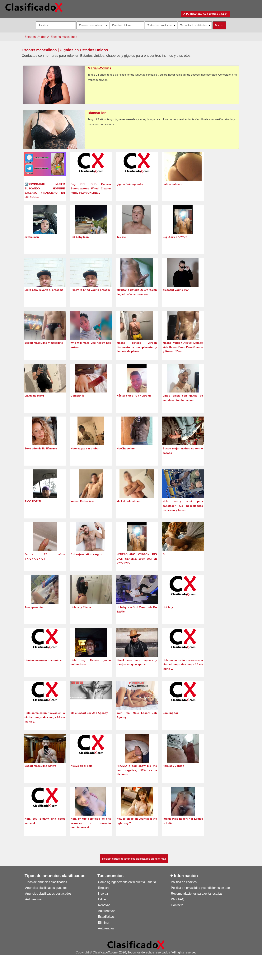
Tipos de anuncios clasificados (46, 882)
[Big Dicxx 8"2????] (183, 226)
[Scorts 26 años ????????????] (45, 543)
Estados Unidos (35, 36)
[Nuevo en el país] (90, 744)
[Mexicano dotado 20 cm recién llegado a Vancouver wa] (136, 279)
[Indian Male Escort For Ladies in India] (183, 808)
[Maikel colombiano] (136, 490)
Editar (102, 899)
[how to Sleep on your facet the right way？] (137, 808)
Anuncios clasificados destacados (48, 893)
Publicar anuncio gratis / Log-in (206, 13)
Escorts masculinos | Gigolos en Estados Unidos (65, 50)
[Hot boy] (182, 585)
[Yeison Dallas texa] (91, 490)
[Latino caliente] (183, 173)
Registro (104, 887)
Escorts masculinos (64, 36)
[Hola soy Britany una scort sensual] (44, 797)
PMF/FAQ (177, 899)
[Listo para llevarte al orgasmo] (45, 278)
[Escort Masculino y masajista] (45, 332)
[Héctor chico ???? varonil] (137, 385)
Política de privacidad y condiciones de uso (200, 887)
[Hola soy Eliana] (91, 590)
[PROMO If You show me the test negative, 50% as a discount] (137, 755)
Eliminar (103, 922)
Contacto (177, 905)
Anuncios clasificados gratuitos (46, 887)
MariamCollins (99, 68)
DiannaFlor (97, 113)
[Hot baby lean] (91, 226)
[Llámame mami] (45, 383)
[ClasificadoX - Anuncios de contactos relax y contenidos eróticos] (136, 944)
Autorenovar (33, 899)
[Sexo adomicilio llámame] (44, 438)
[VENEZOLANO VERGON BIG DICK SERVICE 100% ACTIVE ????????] (137, 543)
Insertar (103, 893)
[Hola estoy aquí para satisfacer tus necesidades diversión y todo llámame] (183, 485)
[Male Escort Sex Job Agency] (91, 690)
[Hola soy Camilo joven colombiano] (91, 649)
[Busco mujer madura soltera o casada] (183, 432)
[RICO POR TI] (45, 490)
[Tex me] (136, 226)
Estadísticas (106, 916)
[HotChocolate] (136, 438)
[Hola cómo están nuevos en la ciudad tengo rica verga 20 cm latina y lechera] (182, 638)
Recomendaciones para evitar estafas (196, 893)
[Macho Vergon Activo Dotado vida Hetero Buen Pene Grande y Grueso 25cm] (183, 332)
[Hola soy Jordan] (183, 755)
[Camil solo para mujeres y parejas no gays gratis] (137, 649)
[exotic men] (45, 226)
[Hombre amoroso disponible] (44, 638)
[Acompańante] (44, 596)
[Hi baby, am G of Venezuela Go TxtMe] (137, 590)
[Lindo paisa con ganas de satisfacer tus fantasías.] (183, 385)
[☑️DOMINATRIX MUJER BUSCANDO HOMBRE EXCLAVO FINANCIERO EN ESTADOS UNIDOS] (45, 163)
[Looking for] (182, 691)
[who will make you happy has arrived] (91, 331)
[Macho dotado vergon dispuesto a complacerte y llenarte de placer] (136, 332)
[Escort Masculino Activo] (45, 754)
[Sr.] (183, 538)
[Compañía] (91, 385)
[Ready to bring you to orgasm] (91, 278)
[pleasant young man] (183, 279)
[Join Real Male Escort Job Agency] (137, 695)
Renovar (104, 905)
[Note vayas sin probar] (90, 438)
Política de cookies (184, 882)
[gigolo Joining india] (136, 162)
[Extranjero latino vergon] (90, 543)
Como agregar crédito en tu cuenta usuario (127, 882)
